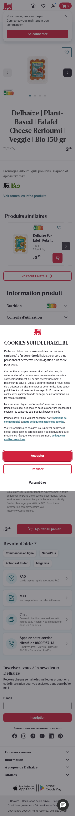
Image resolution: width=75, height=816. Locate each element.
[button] (63, 805)
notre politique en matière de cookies (43, 421)
